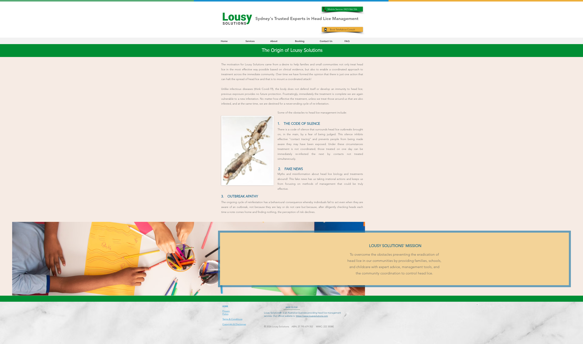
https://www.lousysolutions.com (312, 315)
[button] (255, 41)
